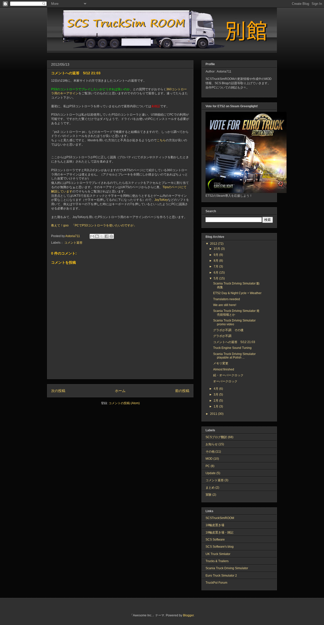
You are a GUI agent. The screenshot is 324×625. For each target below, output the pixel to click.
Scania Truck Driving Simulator (227, 568)
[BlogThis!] (96, 236)
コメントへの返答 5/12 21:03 (234, 342)
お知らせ (212, 444)
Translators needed (226, 299)
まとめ (210, 487)
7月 (216, 266)
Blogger (188, 615)
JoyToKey (161, 200)
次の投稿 (58, 391)
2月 (216, 400)
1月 (216, 406)
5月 (216, 278)
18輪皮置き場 (215, 525)
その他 (210, 451)
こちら (161, 140)
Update (211, 473)
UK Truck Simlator (218, 554)
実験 (209, 494)
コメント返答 (73, 242)
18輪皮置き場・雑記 (219, 532)
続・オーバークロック (228, 375)
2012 (214, 243)
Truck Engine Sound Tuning (232, 348)
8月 (216, 260)
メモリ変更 (220, 363)
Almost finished (223, 369)
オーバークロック (225, 381)
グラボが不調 (222, 336)
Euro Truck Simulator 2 (221, 575)
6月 (216, 272)
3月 (216, 394)
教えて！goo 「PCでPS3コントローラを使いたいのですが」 (93, 225)
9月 (216, 255)
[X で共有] (101, 236)
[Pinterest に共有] (111, 236)
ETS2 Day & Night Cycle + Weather (237, 293)
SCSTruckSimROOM (220, 518)
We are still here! (224, 305)
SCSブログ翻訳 (216, 437)
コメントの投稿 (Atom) (124, 403)
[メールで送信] (92, 236)
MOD (209, 458)
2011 (214, 414)
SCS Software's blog (220, 546)
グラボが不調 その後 (228, 330)
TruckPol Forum (216, 582)
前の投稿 (182, 391)
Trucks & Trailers (217, 561)
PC (208, 466)
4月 (216, 388)
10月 (217, 249)
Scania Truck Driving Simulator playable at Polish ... (234, 355)
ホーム (120, 391)
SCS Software (215, 539)
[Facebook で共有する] (106, 236)
